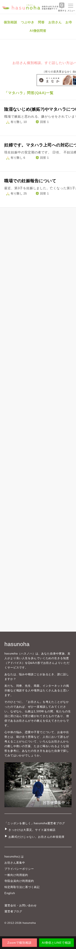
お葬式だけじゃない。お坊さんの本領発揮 (36, 836)
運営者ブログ (13, 911)
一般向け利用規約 (16, 875)
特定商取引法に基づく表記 (22, 887)
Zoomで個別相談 (19, 942)
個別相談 (10, 22)
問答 (41, 22)
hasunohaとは (14, 856)
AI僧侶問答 (38, 30)
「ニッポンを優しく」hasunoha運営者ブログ (34, 823)
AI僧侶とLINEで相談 (56, 942)
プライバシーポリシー (19, 868)
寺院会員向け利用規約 (19, 880)
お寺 (68, 22)
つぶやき (27, 22)
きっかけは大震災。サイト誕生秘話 (32, 829)
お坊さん (55, 22)
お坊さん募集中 (14, 862)
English (9, 893)
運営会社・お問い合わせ (20, 905)
